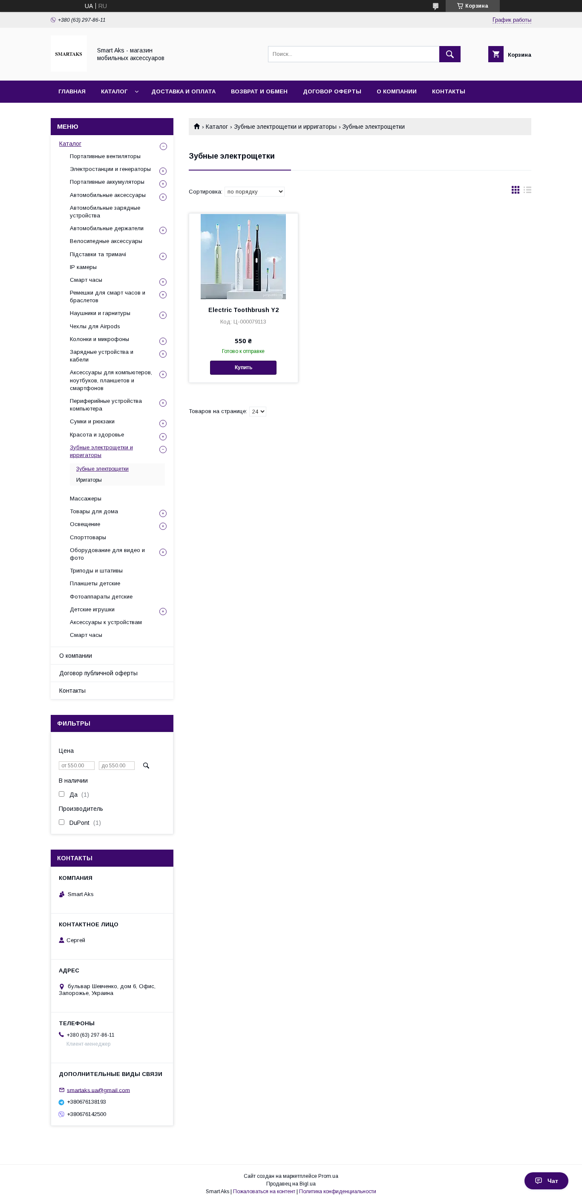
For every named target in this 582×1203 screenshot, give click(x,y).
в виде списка (527, 192)
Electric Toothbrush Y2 (243, 310)
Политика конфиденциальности (337, 1191)
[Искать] (450, 54)
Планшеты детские (95, 583)
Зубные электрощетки (102, 469)
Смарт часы (86, 280)
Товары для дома (94, 511)
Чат (552, 1180)
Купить (243, 367)
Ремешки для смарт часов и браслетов (107, 296)
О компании (397, 91)
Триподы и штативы (96, 570)
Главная (72, 91)
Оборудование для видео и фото (107, 554)
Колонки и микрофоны (99, 339)
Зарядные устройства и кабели (101, 356)
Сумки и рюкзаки (92, 421)
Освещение (85, 524)
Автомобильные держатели (107, 228)
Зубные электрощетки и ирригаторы (285, 126)
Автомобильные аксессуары (108, 195)
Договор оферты (332, 91)
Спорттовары (88, 537)
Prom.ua (328, 1176)
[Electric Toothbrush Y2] (243, 256)
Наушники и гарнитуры (100, 313)
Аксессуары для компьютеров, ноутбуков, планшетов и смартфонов (111, 380)
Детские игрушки (92, 609)
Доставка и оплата (183, 91)
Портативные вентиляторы (105, 156)
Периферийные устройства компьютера (106, 405)
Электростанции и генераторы (110, 169)
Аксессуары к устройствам (106, 622)
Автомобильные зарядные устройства (105, 212)
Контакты (448, 91)
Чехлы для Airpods (95, 326)
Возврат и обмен (259, 91)
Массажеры (85, 498)
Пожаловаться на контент (264, 1191)
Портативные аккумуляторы (107, 182)
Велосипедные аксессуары (106, 241)
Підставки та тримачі (98, 254)
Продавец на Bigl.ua (291, 1184)
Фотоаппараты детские (101, 596)
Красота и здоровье (97, 434)
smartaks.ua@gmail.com (98, 1090)
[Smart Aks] (69, 69)
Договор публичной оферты (98, 673)
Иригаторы (89, 480)
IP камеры (83, 267)
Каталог (114, 91)
